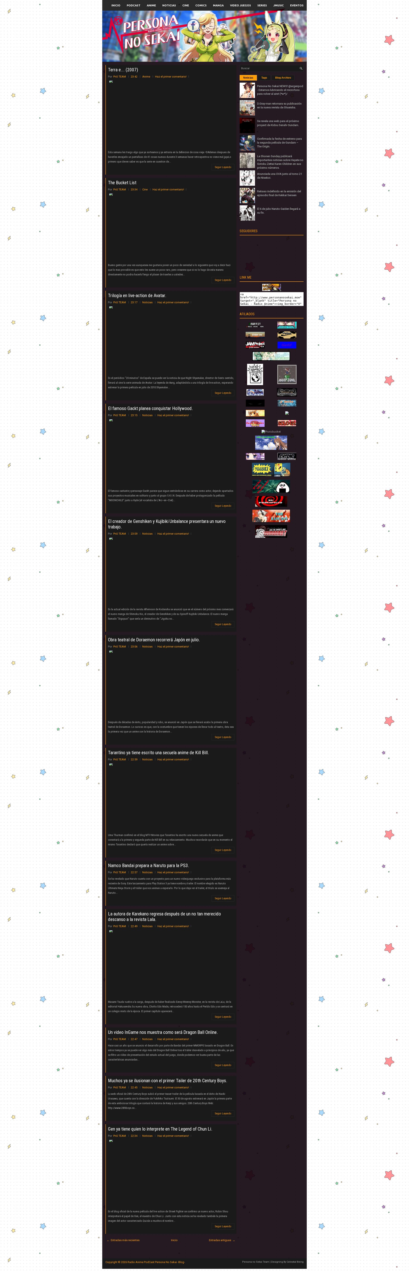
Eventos (297, 5)
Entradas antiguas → (222, 1240)
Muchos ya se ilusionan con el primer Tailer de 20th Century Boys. (167, 1080)
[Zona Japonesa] (255, 337)
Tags (264, 77)
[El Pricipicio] (271, 505)
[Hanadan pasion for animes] (287, 327)
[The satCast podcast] (271, 521)
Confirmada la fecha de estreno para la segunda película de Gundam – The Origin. (279, 142)
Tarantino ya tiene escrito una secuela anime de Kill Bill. (158, 752)
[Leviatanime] (271, 359)
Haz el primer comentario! (171, 76)
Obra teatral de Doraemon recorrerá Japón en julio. (154, 639)
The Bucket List (122, 182)
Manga (218, 5)
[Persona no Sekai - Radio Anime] (271, 290)
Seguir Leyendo (223, 167)
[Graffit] (255, 327)
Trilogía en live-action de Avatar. (137, 295)
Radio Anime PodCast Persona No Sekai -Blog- (156, 1262)
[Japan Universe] (287, 405)
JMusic (278, 5)
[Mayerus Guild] (287, 347)
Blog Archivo (283, 77)
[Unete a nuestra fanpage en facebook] (191, 31)
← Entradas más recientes (123, 1240)
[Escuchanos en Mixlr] (252, 38)
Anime (151, 5)
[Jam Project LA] (255, 347)
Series (262, 5)
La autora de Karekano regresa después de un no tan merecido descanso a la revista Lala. (164, 916)
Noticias (169, 5)
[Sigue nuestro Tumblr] (220, 46)
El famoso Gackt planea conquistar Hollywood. (150, 408)
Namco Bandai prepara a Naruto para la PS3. (148, 865)
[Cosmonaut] (271, 536)
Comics (201, 5)
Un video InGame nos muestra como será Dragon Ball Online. (163, 1032)
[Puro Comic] (255, 384)
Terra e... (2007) (123, 69)
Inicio (115, 5)
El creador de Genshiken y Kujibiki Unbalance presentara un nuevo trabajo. (167, 524)
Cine (185, 5)
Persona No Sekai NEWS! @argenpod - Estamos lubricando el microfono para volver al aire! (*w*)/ (280, 90)
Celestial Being (295, 1261)
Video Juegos (240, 5)
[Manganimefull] (255, 405)
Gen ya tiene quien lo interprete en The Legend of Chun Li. (160, 1129)
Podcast (133, 5)
